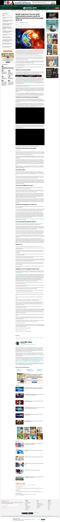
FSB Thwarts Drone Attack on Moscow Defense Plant (7, 17)
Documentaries (39, 370)
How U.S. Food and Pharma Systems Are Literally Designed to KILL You (4, 78)
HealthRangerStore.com (30, 370)
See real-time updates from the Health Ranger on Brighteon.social (27, 344)
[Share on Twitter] (20, 24)
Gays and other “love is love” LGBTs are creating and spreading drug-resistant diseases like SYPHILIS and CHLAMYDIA (33, 444)
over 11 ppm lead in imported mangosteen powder (35, 360)
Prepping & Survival (37, 10)
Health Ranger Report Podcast (40, 504)
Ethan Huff (29, 393)
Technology (46, 10)
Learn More (38, 519)
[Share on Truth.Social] (25, 24)
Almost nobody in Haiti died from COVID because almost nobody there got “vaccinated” (33, 450)
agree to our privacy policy (20, 520)
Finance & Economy (30, 10)
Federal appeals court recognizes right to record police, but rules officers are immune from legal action (7, 32)
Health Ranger (19, 12)
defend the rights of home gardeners (27, 362)
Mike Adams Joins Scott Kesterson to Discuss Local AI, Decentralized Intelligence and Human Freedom (4, 73)
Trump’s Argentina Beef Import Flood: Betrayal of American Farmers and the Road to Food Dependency (7, 40)
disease (20, 337)
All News (38, 502)
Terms (20, 515)
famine (27, 337)
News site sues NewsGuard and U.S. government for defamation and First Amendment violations (33, 414)
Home (12, 10)
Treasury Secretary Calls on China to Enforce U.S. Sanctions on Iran (7, 46)
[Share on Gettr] (27, 24)
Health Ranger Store (39, 503)
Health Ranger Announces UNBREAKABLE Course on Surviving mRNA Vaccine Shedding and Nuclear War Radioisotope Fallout (10, 74)
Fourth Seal (31, 337)
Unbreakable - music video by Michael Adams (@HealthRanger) (11, 78)
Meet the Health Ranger (28, 502)
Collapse (17, 337)
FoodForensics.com (40, 369)
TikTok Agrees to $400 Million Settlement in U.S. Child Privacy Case (7, 37)
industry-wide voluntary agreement (22, 361)
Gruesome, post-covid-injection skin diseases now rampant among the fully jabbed (33, 463)
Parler (48, 504)
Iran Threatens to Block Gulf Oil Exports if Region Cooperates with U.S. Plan (7, 44)
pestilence (41, 337)
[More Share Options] (28, 24)
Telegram (49, 503)
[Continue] (17, 505)
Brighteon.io (49, 501)
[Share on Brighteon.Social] (16, 24)
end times (24, 337)
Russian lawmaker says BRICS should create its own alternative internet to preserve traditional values (33, 421)
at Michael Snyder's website (23, 329)
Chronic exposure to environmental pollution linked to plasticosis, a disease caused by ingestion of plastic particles (33, 477)
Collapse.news (23, 331)
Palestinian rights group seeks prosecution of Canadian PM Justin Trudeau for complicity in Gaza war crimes (34, 401)
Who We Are (26, 501)
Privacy (18, 515)
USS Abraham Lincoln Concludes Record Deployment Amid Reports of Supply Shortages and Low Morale (7, 24)
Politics (15, 10)
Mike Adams (21, 22)
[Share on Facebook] (18, 24)
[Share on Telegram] (21, 24)
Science (42, 10)
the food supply (21, 124)
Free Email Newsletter (27, 503)
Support (26, 504)
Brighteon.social (19, 370)
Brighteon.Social (50, 502)
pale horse (37, 337)
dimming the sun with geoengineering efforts (28, 82)
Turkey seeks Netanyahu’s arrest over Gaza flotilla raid (7, 34)
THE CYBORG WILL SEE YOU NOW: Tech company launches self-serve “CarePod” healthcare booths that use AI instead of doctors (34, 408)
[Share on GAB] (23, 24)
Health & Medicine (23, 10)
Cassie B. (29, 400)
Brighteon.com (19, 369)
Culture (19, 10)
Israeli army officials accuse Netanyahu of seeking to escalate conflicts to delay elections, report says (7, 21)
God (34, 337)
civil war (38, 173)
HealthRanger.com (29, 369)
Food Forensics (35, 348)
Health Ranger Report (5, 64)
